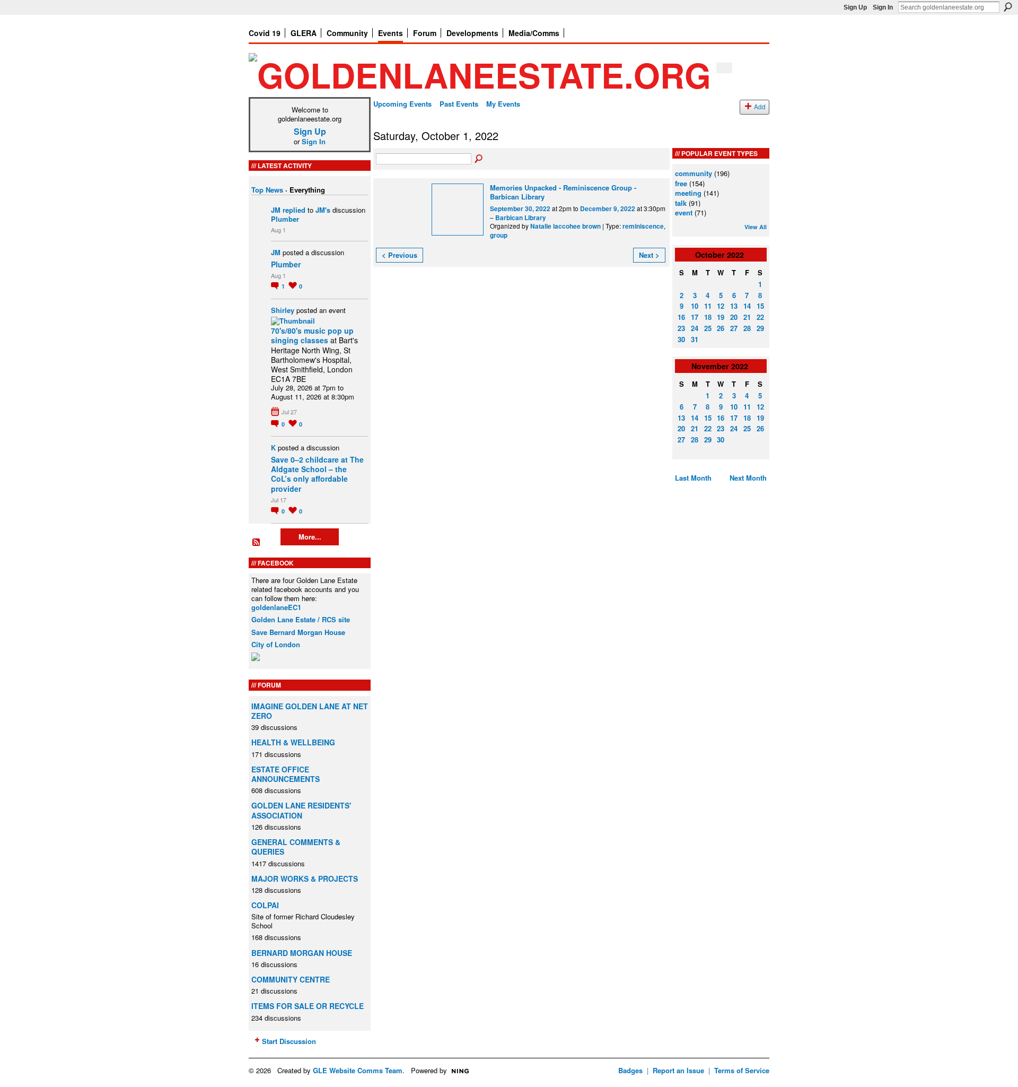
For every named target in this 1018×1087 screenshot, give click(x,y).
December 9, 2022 (607, 208)
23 (681, 328)
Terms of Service (741, 1070)
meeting (688, 193)
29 (760, 328)
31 (694, 339)
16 (681, 317)
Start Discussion (289, 1041)
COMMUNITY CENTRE (290, 979)
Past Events (459, 104)
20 (734, 317)
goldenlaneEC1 (276, 607)
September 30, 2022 (520, 208)
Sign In (883, 7)
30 (681, 339)
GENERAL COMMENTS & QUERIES (295, 847)
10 (694, 306)
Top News (267, 190)
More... (310, 537)
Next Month (748, 478)
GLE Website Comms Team (357, 1070)
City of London (275, 644)
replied (294, 210)
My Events (503, 104)
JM (275, 210)
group (498, 235)
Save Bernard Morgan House (298, 632)
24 (694, 328)
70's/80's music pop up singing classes (312, 335)
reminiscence (643, 226)
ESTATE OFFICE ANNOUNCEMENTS (285, 774)
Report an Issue (678, 1070)
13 (734, 306)
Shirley (282, 310)
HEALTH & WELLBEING (293, 742)
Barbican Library (520, 217)
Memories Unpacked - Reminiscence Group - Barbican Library (563, 192)
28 (747, 328)
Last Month (693, 478)
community (693, 173)
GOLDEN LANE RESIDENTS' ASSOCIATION (301, 810)
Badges (630, 1070)
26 (720, 328)
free (681, 183)
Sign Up (855, 7)
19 (720, 317)
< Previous (399, 255)
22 (760, 317)
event (683, 212)
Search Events (479, 159)
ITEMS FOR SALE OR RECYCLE (307, 1006)
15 (760, 306)
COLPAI (265, 905)
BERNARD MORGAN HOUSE (301, 952)
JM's (322, 210)
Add (760, 106)
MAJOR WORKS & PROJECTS (304, 878)
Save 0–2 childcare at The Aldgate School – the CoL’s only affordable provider (317, 474)
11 (708, 306)
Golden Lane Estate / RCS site (300, 619)
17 (694, 317)
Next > (649, 255)
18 (708, 317)
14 (747, 306)
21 (747, 317)
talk (681, 203)
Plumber (285, 219)
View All (755, 227)
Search (1008, 7)
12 (720, 306)
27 (734, 328)
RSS (256, 542)
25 (708, 328)
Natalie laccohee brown (565, 226)
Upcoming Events (402, 104)
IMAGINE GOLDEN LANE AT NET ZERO (309, 711)
